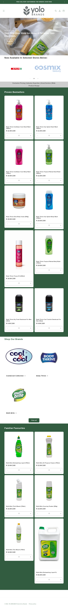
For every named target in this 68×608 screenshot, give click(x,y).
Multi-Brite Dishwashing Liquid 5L (46, 572)
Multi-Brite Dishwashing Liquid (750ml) (18, 463)
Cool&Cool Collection (15, 376)
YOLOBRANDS (12, 603)
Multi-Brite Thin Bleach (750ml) (15, 549)
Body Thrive (41, 376)
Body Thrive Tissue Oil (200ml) (15, 276)
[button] (4, 11)
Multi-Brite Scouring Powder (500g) (46, 506)
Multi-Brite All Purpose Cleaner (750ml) (48, 463)
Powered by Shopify (21, 603)
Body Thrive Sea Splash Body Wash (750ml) (47, 217)
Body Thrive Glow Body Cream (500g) (17, 216)
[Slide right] (38, 79)
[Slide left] (30, 79)
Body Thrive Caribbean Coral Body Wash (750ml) (18, 172)
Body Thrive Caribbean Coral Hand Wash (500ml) (18, 127)
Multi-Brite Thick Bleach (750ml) (15, 506)
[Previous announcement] (3, 2)
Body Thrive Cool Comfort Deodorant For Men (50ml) (48, 320)
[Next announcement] (64, 2)
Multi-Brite (10, 413)
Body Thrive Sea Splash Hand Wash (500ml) (47, 127)
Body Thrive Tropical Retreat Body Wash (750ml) (48, 262)
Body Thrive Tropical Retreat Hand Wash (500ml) (48, 172)
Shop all (10, 41)
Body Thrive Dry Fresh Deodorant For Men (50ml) (18, 320)
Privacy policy (32, 603)
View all (34, 420)
